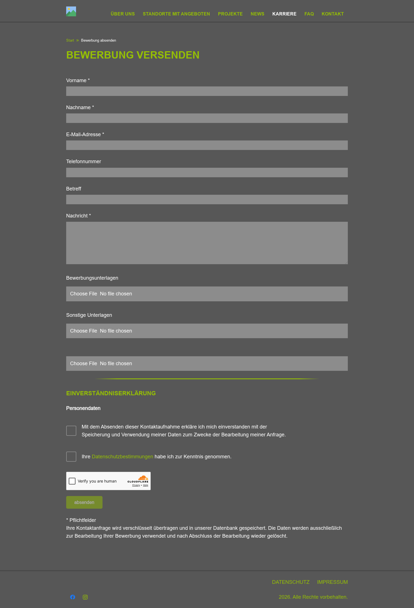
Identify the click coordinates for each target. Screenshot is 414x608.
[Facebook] (72, 597)
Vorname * (78, 80)
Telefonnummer (83, 161)
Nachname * (80, 107)
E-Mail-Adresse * (85, 134)
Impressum (332, 582)
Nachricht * (78, 216)
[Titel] (71, 11)
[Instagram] (85, 597)
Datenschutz (291, 582)
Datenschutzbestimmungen (122, 456)
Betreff (73, 189)
